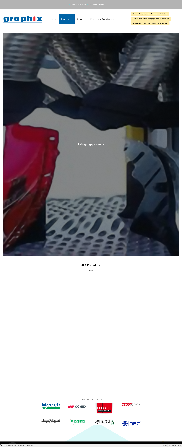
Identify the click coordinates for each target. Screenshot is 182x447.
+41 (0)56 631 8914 (97, 4)
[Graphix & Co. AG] (22, 19)
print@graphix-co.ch (78, 4)
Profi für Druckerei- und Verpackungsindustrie (150, 14)
